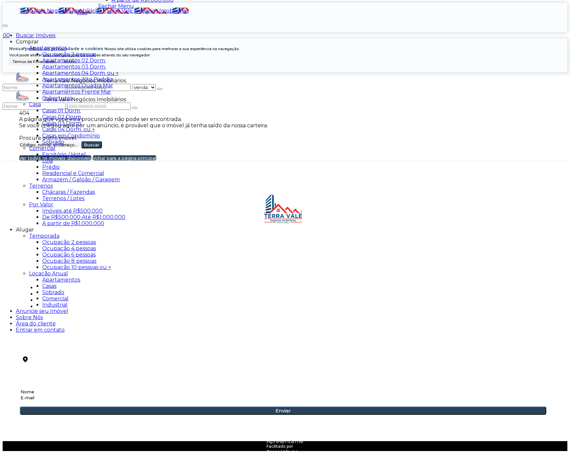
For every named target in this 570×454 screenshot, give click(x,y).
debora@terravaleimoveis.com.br (73, 350)
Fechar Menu (116, 6)
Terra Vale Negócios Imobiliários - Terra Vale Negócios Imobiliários (104, 11)
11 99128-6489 (39, 339)
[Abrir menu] (5, 24)
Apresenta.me (285, 441)
